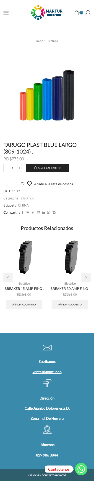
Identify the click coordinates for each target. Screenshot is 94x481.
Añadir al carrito (49, 167)
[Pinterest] (33, 212)
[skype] (53, 212)
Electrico (52, 41)
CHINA (23, 205)
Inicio (39, 41)
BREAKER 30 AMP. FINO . (69, 288)
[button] (8, 277)
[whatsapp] (48, 212)
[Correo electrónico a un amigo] (38, 212)
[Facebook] (22, 212)
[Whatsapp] (81, 469)
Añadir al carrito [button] (24, 304)
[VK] (27, 212)
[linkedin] (43, 212)
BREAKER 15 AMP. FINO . (24, 288)
